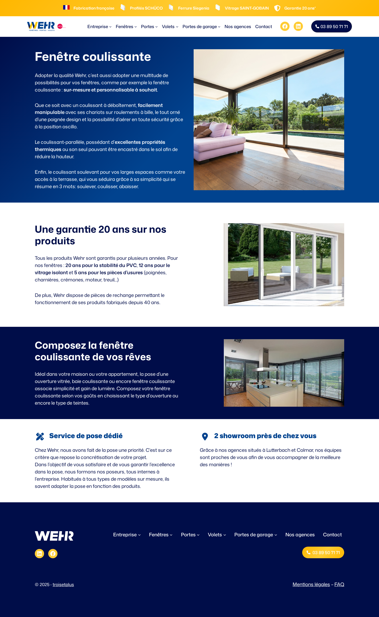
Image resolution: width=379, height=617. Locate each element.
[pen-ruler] (40, 436)
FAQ (339, 584)
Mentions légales (311, 584)
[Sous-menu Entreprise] (110, 26)
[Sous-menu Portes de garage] (219, 26)
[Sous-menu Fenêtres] (135, 26)
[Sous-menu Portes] (156, 26)
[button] (331, 26)
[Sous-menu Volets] (177, 26)
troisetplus (63, 584)
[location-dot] (205, 436)
